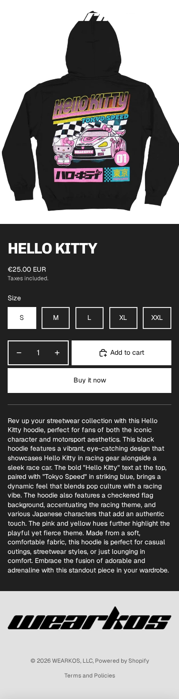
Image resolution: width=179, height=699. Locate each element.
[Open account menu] (146, 14)
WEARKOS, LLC (72, 661)
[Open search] (31, 14)
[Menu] (11, 14)
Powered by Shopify (122, 661)
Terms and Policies (89, 675)
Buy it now (90, 380)
